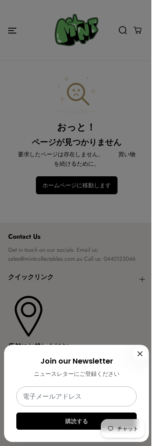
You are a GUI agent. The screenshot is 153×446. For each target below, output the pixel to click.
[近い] (140, 354)
